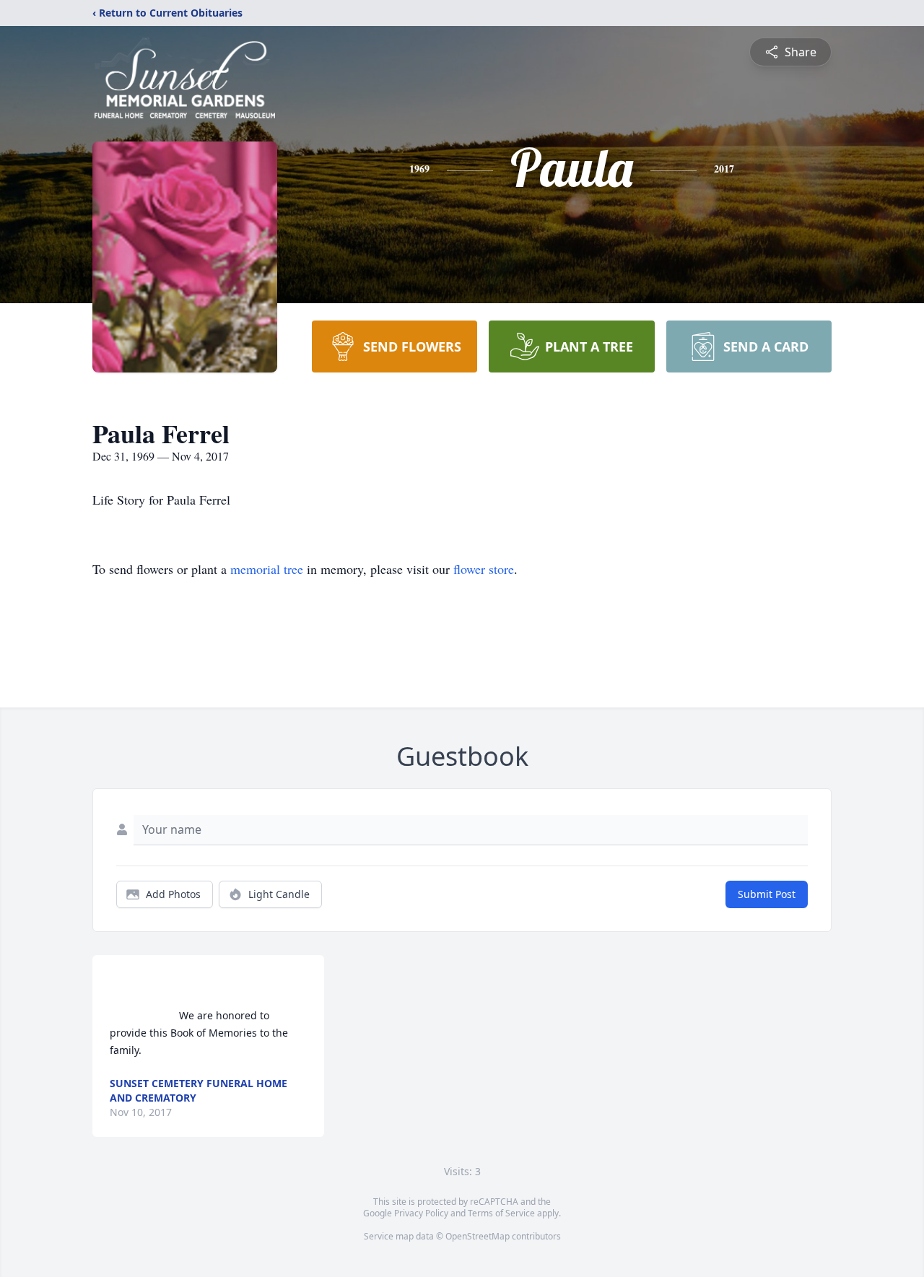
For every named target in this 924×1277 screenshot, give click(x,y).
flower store (483, 569)
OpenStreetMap (477, 1236)
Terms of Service (501, 1213)
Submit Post (767, 894)
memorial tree (266, 569)
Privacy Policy (421, 1213)
